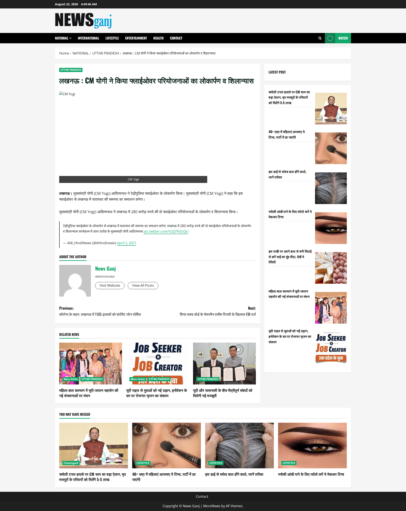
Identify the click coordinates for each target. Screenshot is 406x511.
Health (158, 38)
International (88, 38)
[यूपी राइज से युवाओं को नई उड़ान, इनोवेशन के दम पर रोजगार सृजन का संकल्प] (157, 363)
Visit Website (110, 285)
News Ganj (105, 268)
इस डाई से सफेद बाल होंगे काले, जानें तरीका (234, 474)
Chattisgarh (71, 463)
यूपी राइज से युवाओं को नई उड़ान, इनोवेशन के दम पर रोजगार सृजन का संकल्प (156, 392)
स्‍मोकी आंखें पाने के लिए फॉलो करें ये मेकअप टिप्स (311, 474)
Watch (343, 38)
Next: (218, 311)
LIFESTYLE (112, 38)
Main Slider (71, 379)
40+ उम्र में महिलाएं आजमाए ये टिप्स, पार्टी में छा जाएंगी (287, 134)
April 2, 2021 (126, 243)
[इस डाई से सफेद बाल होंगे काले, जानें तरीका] (331, 188)
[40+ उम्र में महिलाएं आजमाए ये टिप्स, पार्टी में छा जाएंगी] (331, 148)
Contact (176, 38)
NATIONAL (61, 38)
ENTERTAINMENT (136, 38)
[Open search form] (320, 38)
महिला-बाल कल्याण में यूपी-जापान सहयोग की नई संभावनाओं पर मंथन (88, 392)
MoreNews (211, 506)
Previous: (100, 311)
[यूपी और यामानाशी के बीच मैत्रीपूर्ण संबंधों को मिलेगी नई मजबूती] (224, 363)
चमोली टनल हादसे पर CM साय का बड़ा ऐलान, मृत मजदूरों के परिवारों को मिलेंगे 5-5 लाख (289, 97)
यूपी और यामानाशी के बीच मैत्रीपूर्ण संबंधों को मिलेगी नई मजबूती (222, 392)
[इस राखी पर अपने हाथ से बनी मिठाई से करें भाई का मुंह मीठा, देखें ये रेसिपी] (331, 268)
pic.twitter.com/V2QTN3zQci (166, 231)
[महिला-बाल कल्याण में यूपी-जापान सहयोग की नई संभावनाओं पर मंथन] (90, 363)
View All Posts (143, 285)
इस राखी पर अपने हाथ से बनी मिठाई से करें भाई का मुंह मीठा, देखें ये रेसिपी (290, 256)
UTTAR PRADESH (70, 70)
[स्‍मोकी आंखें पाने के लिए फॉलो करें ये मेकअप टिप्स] (331, 228)
